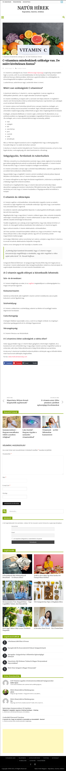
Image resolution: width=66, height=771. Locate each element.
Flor (11, 701)
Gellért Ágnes (14, 683)
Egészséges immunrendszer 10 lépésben (17, 708)
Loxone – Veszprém (37, 760)
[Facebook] (58, 2)
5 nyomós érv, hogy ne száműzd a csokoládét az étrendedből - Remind (24, 719)
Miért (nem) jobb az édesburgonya (22, 690)
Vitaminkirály (17, 2)
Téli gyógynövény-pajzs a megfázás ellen (48, 602)
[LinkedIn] (62, 2)
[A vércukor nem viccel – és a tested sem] (48, 617)
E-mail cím (6, 485)
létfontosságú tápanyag (35, 73)
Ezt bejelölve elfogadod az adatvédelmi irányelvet (28, 539)
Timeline (23, 760)
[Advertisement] (34, 382)
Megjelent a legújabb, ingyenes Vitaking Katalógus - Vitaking (20, 710)
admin (12, 692)
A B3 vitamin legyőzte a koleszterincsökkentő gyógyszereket (31, 681)
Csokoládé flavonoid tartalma (13, 717)
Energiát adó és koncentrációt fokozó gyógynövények (27, 648)
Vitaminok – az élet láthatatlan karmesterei (50, 432)
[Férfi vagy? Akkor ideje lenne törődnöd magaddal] (17, 617)
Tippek (46, 758)
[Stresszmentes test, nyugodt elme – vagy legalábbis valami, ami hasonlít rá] (17, 590)
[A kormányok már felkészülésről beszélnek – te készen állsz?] (17, 564)
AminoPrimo (26, 2)
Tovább (35, 363)
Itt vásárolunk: (7, 2)
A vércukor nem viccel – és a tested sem (48, 628)
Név (4, 477)
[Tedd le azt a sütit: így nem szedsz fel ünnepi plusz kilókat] (48, 564)
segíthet (31, 283)
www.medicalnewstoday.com (17, 357)
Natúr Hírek (33, 8)
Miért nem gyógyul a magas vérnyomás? (22, 668)
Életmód (22, 758)
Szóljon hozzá (21, 68)
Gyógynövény (34, 758)
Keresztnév (15, 526)
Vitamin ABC (11, 758)
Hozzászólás (7, 454)
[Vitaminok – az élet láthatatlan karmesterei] (51, 422)
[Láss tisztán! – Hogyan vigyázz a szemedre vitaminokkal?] (32, 422)
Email (13, 532)
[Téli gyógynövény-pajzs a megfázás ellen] (48, 590)
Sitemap (55, 758)
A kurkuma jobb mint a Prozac (18, 641)
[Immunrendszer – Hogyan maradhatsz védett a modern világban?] (12, 422)
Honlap (5, 493)
